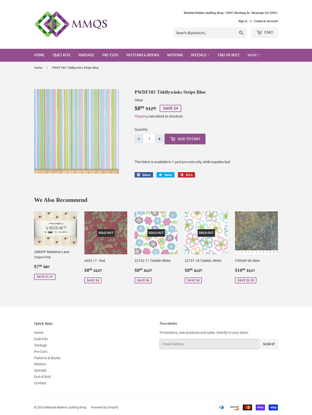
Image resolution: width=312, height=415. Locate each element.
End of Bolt (229, 55)
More (252, 55)
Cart (268, 32)
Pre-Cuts (110, 55)
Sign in (242, 21)
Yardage (86, 55)
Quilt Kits (61, 55)
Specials (199, 55)
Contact (40, 383)
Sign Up (269, 344)
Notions (175, 55)
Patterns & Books (143, 55)
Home (39, 55)
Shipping (141, 116)
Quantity (141, 129)
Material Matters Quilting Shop (66, 407)
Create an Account (266, 21)
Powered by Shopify (104, 407)
